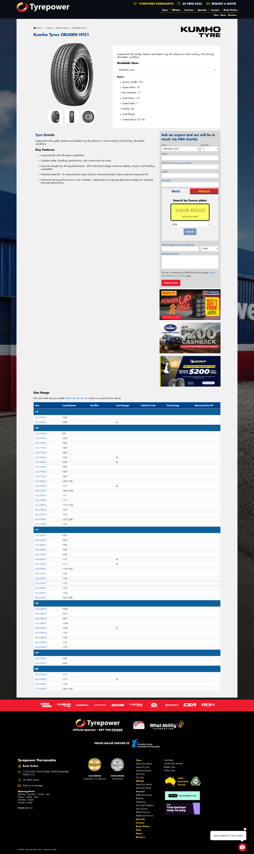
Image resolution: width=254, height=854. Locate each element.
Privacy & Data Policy (33, 849)
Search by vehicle (74, 398)
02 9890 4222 (192, 3)
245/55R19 (41, 658)
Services (188, 9)
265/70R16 (41, 505)
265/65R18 (41, 642)
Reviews (232, 15)
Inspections (141, 801)
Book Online (230, 9)
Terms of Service (178, 275)
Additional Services (144, 815)
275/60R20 (41, 684)
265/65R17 (41, 588)
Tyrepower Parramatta (156, 3)
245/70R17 (41, 568)
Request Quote (171, 283)
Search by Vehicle (144, 763)
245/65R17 (41, 559)
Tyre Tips (140, 777)
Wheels (176, 9)
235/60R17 (41, 545)
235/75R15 (41, 422)
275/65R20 (41, 688)
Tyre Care (140, 774)
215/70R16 (41, 433)
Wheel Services (143, 812)
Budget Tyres (169, 767)
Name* (165, 154)
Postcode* (166, 180)
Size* (164, 145)
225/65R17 (41, 535)
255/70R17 (41, 583)
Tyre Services (142, 808)
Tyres (165, 9)
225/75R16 (41, 447)
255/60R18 (41, 623)
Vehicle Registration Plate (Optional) (178, 245)
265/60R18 (41, 632)
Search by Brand (143, 770)
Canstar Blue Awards (173, 763)
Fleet (216, 15)
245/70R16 (41, 486)
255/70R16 (41, 495)
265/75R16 (41, 519)
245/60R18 (41, 613)
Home (39, 28)
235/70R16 (41, 467)
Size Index (168, 760)
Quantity (205, 145)
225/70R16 (41, 438)
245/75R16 (41, 490)
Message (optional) (170, 253)
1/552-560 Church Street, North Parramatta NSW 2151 (46, 773)
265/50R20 (41, 674)
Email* (165, 171)
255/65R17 (41, 573)
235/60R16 (41, 457)
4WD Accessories (144, 795)
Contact (215, 9)
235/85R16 (41, 481)
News (223, 15)
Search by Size (142, 767)
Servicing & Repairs (145, 805)
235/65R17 (41, 554)
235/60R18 (41, 609)
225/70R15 (41, 417)
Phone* (176, 163)
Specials (202, 9)
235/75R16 (41, 476)
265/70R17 (41, 597)
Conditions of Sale (49, 849)
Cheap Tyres (169, 770)
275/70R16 (41, 524)
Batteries (139, 798)
